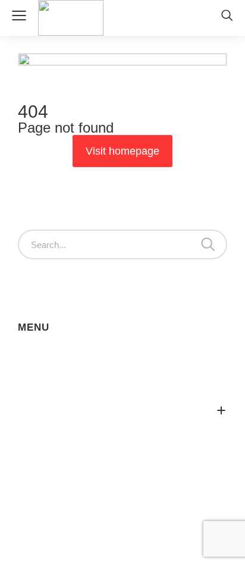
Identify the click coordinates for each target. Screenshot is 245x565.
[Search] (208, 244)
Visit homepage (122, 151)
